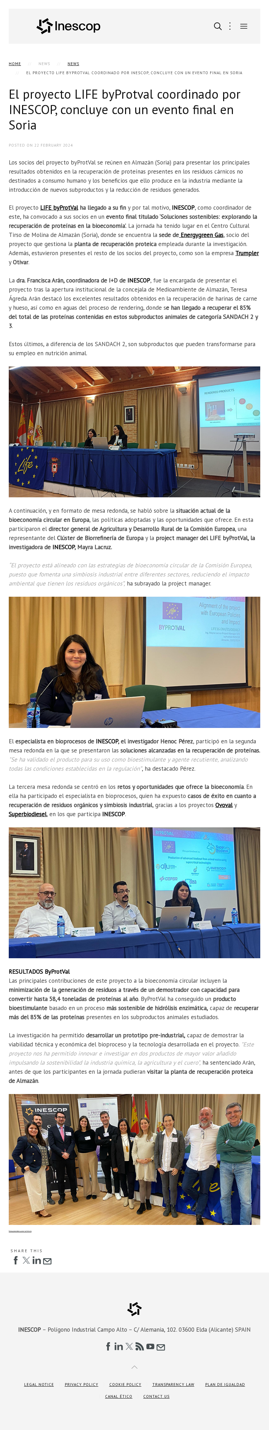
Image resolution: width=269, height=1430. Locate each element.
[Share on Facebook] (16, 1260)
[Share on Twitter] (26, 1260)
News (73, 63)
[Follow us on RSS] (140, 1346)
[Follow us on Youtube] (150, 1346)
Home (15, 63)
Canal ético (118, 1396)
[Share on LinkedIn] (37, 1260)
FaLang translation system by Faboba (20, 1231)
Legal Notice (39, 1384)
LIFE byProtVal (59, 207)
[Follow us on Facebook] (108, 1346)
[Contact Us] (161, 1346)
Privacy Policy (81, 1384)
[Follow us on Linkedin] (119, 1346)
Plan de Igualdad (225, 1384)
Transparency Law (173, 1384)
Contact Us (156, 1396)
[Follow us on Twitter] (129, 1346)
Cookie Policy (125, 1384)
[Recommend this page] (47, 1260)
